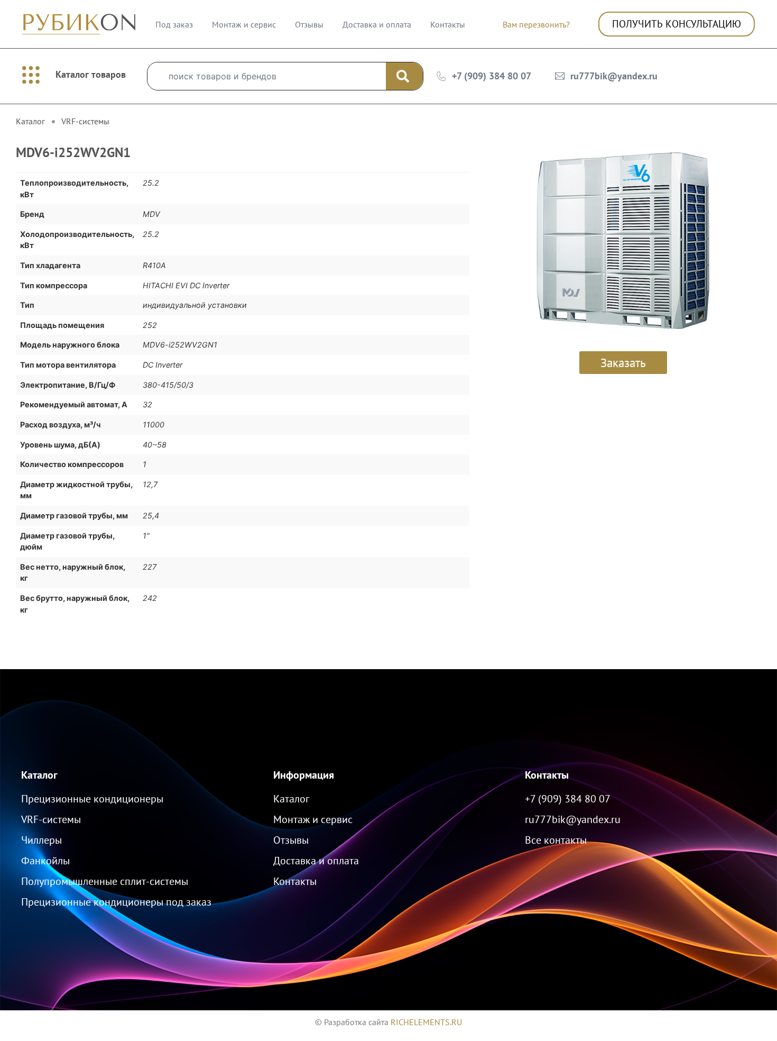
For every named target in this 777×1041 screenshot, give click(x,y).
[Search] (404, 76)
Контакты (447, 24)
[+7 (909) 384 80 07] (441, 76)
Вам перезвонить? (536, 24)
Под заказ (174, 24)
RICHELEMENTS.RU (426, 1022)
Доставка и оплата (377, 24)
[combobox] (266, 76)
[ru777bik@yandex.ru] (560, 76)
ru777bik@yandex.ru (614, 76)
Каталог (39, 775)
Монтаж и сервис (244, 24)
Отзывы (309, 24)
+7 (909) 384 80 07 (491, 76)
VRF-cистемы (85, 121)
